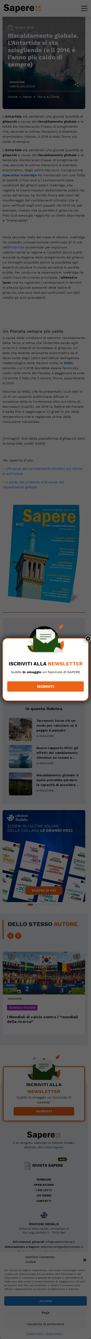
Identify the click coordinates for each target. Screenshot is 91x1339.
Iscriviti (45, 686)
